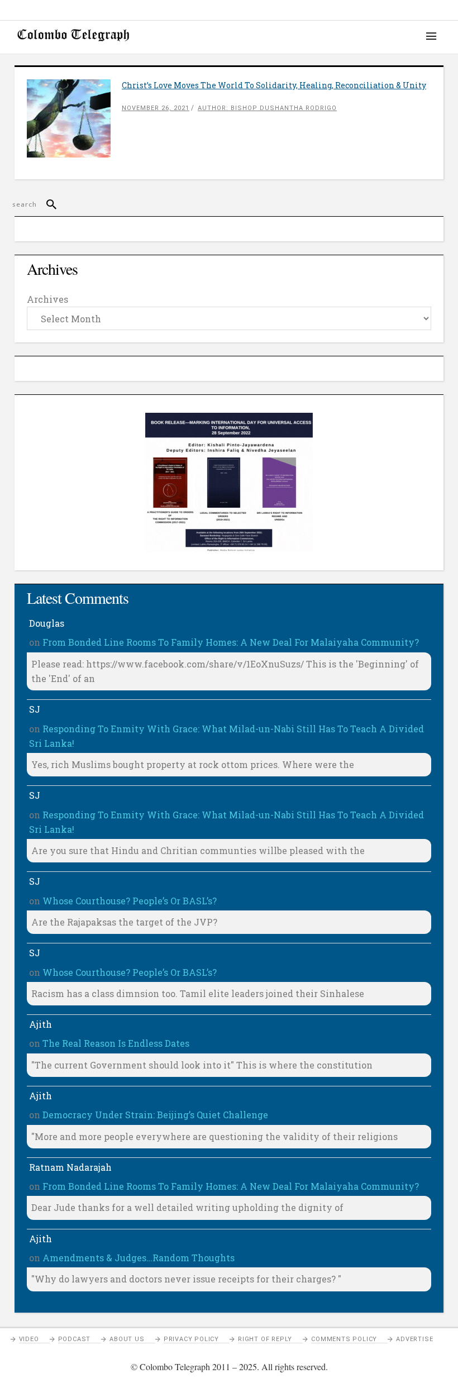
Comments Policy (344, 1339)
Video (29, 1339)
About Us (126, 1339)
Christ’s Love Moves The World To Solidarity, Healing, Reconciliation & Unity (274, 85)
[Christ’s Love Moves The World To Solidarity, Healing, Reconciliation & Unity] (74, 118)
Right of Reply (265, 1339)
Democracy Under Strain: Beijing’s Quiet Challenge (155, 1114)
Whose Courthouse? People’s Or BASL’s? (129, 901)
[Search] (46, 204)
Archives (47, 299)
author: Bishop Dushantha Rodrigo (267, 108)
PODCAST (74, 1339)
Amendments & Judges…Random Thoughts (138, 1257)
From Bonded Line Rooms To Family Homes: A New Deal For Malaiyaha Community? (230, 642)
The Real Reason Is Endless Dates (115, 1043)
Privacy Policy (191, 1339)
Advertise (414, 1339)
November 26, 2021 (155, 108)
